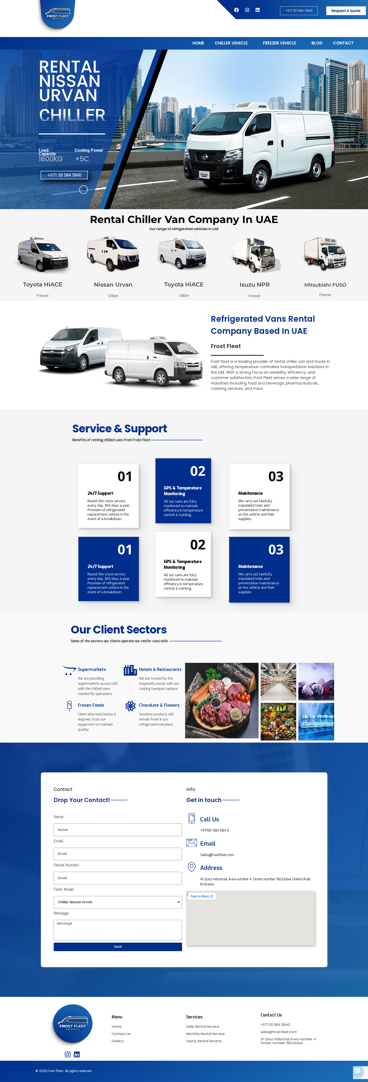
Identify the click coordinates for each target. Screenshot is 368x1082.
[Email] (191, 842)
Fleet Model (64, 889)
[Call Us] (191, 818)
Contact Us (121, 1033)
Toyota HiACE (42, 284)
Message (61, 913)
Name (58, 816)
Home (117, 1026)
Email (58, 841)
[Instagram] (247, 10)
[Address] (191, 867)
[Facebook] (236, 10)
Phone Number (66, 865)
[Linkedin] (77, 1054)
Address (211, 868)
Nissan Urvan (113, 284)
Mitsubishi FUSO (325, 285)
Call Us (209, 819)
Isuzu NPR (255, 284)
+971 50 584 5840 (275, 1024)
